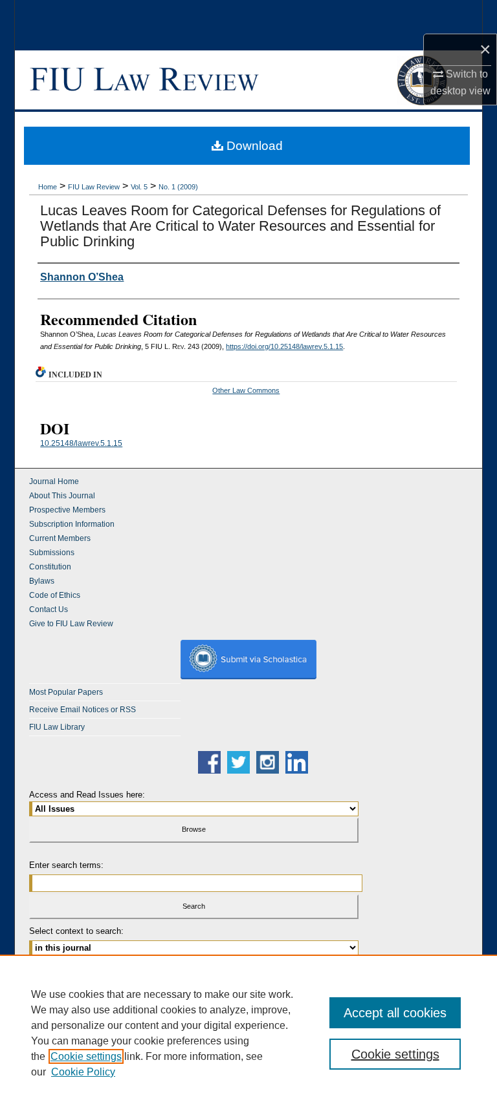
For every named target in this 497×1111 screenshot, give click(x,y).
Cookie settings (86, 1056)
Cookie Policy (83, 1071)
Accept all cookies (395, 1013)
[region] (248, 1033)
